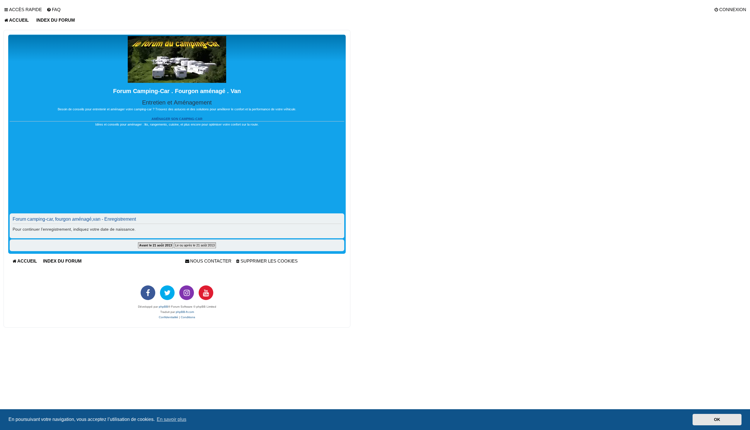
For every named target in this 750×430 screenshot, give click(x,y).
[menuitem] (54, 9)
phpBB (163, 306)
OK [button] (717, 419)
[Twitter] (167, 292)
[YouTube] (206, 292)
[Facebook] (148, 292)
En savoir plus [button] (171, 419)
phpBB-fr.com (185, 311)
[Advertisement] (177, 172)
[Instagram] (186, 292)
